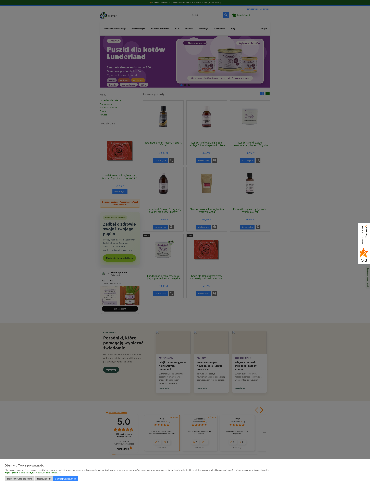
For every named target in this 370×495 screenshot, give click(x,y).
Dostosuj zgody (44, 478)
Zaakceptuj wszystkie (65, 478)
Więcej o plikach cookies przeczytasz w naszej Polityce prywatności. (33, 472)
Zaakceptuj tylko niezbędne (19, 478)
